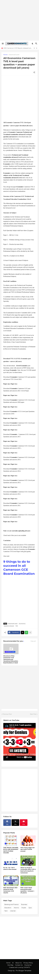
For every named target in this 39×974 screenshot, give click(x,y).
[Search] (36, 43)
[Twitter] (22, 632)
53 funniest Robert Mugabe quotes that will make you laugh (18, 48)
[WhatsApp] (26, 632)
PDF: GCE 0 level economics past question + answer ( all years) (27, 890)
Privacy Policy (28, 963)
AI (13, 963)
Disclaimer (28, 965)
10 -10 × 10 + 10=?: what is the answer (10, 868)
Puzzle (24, 908)
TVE (17, 626)
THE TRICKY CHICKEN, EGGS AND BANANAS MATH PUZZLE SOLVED (10, 850)
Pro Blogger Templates (23, 970)
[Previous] (34, 48)
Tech (5, 911)
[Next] (37, 48)
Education (7, 908)
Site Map (10, 965)
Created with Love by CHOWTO (19, 967)
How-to (16, 908)
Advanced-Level (14, 54)
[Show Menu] (2, 43)
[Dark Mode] (33, 43)
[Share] (34, 72)
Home (5, 54)
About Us (18, 963)
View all (33, 641)
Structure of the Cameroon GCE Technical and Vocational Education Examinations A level (10, 659)
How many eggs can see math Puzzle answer (27, 849)
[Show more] (30, 632)
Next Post (33, 714)
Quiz (30, 908)
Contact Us (19, 965)
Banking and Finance (11, 904)
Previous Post (7, 714)
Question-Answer (9, 626)
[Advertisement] (19, 20)
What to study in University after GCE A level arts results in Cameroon (28, 870)
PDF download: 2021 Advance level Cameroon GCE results (10, 890)
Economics (22, 623)
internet (13, 911)
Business (24, 904)
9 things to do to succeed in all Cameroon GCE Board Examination (19, 568)
